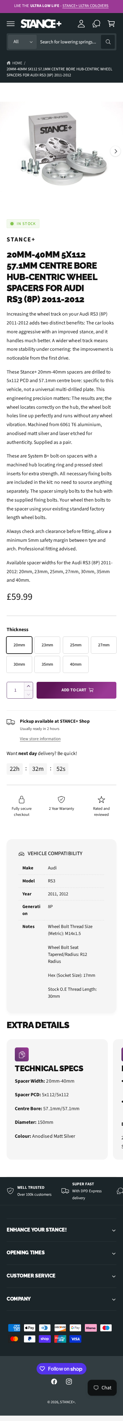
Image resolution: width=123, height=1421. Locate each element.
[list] (61, 1100)
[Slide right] (115, 151)
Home (17, 63)
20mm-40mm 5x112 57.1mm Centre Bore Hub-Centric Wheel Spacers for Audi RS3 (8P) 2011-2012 (59, 72)
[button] (10, 23)
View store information (40, 739)
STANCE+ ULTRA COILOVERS (85, 6)
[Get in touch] (96, 23)
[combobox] (77, 42)
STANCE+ (21, 239)
